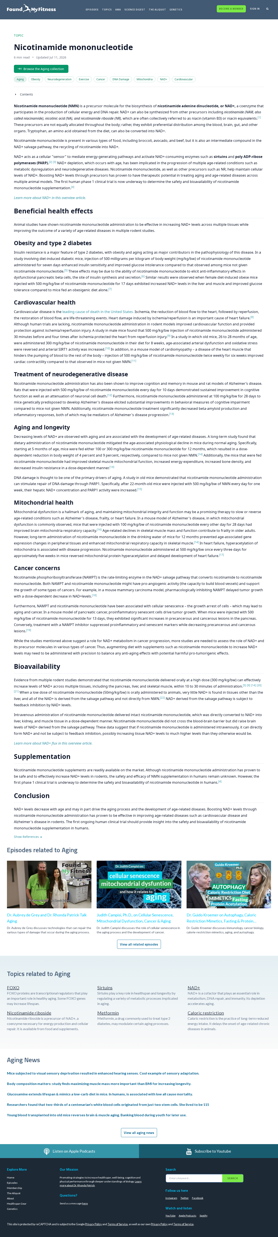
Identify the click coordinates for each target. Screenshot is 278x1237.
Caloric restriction (206, 1012)
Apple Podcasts (187, 1215)
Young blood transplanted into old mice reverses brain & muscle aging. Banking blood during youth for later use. (97, 1115)
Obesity (35, 79)
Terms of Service (118, 1224)
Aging (20, 79)
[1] (259, 117)
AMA (118, 9)
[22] (162, 698)
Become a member (231, 8)
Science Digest (134, 9)
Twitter (184, 1198)
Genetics (176, 9)
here (85, 1203)
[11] (133, 361)
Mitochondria (145, 79)
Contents (26, 94)
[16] (99, 529)
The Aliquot (157, 9)
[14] (200, 454)
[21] (16, 691)
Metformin (108, 1012)
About (10, 1198)
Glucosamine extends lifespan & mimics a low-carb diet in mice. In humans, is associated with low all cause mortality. (100, 1094)
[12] (109, 395)
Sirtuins (105, 987)
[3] (54, 162)
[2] (50, 162)
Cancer (100, 79)
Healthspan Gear (16, 1203)
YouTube (170, 1215)
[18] (94, 595)
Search (232, 1178)
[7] (110, 289)
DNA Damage (121, 79)
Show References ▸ (28, 837)
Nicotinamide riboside (29, 1012)
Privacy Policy (93, 1224)
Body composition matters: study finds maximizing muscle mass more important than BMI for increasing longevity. (99, 1083)
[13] (171, 414)
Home (10, 1177)
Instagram (171, 1198)
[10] (107, 348)
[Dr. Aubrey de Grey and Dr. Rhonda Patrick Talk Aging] (49, 894)
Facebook (197, 1198)
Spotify (203, 1215)
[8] (252, 317)
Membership (14, 1188)
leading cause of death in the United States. (98, 311)
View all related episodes (139, 944)
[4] (72, 187)
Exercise (84, 79)
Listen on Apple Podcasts (74, 1151)
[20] (259, 685)
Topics (107, 9)
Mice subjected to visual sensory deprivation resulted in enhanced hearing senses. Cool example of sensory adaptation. (103, 1073)
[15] (139, 489)
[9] (168, 336)
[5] (66, 270)
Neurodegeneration (59, 79)
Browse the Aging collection (43, 69)
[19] (28, 630)
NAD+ (163, 79)
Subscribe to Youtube (213, 1151)
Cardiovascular (184, 79)
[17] (221, 555)
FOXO (13, 987)
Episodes (92, 9)
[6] (143, 276)
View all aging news (139, 1132)
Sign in (255, 8)
